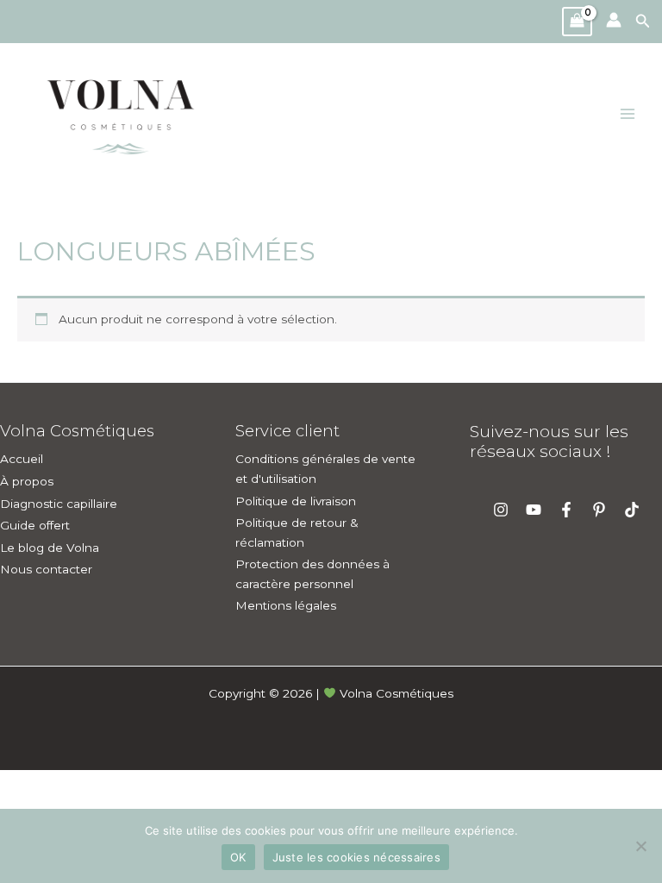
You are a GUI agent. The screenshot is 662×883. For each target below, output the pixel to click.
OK (238, 857)
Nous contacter (46, 569)
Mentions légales (285, 605)
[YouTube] (533, 509)
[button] (648, 21)
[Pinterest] (599, 509)
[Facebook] (566, 509)
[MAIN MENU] (628, 114)
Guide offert (35, 525)
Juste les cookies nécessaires (356, 857)
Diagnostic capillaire (58, 503)
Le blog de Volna (49, 547)
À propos (26, 481)
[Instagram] (500, 509)
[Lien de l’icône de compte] (613, 20)
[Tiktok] (631, 509)
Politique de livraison (295, 501)
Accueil (21, 459)
